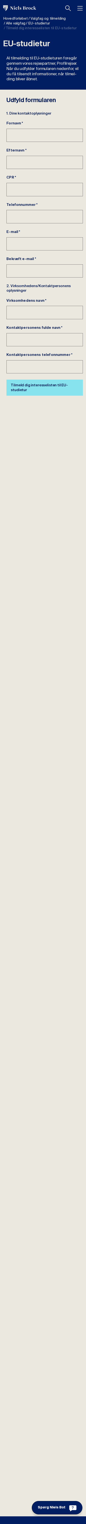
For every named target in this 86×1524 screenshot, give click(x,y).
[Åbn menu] (80, 8)
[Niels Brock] (19, 8)
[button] (68, 8)
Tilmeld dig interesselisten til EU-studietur (39, 387)
